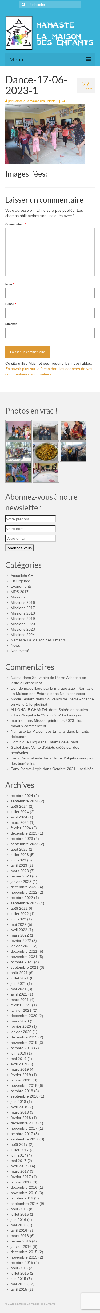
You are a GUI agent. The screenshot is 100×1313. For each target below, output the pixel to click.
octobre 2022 (22, 897)
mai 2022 (18, 924)
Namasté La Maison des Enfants (34, 101)
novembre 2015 (24, 1257)
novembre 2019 (24, 1042)
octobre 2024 (22, 795)
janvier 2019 (21, 1080)
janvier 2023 (21, 881)
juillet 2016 (20, 1214)
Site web (11, 323)
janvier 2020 (21, 1032)
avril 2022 (19, 930)
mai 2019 (18, 1058)
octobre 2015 (22, 1262)
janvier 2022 (21, 946)
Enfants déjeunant (62, 742)
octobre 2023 (22, 838)
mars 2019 (20, 1069)
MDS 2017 (20, 592)
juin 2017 (18, 1155)
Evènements (21, 586)
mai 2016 (18, 1225)
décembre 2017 (24, 1123)
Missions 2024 (23, 634)
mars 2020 (20, 1021)
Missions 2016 (23, 602)
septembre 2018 (24, 1096)
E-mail (10, 304)
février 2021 (21, 1005)
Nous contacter (72, 694)
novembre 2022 (24, 892)
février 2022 (21, 940)
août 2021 (19, 973)
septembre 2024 (24, 801)
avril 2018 (19, 1107)
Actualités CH (22, 575)
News (15, 645)
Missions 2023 (23, 629)
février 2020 (21, 1026)
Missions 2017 (23, 608)
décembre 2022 (24, 887)
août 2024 (19, 806)
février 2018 (21, 1117)
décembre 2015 (24, 1252)
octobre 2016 (22, 1198)
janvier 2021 (21, 1010)
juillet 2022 (20, 914)
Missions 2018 (23, 613)
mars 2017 (20, 1171)
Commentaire (15, 224)
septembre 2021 (24, 967)
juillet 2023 (20, 855)
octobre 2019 (22, 1048)
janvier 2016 (21, 1246)
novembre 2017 (24, 1128)
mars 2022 (20, 935)
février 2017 (21, 1177)
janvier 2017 (21, 1182)
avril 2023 (19, 865)
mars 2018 (20, 1112)
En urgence (20, 581)
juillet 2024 (20, 812)
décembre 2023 (24, 833)
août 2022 (19, 908)
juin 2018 (18, 1101)
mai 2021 (18, 989)
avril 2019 (19, 1064)
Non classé (20, 651)
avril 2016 (19, 1230)
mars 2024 (20, 822)
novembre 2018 (24, 1085)
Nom (9, 284)
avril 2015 (19, 1289)
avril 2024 (19, 817)
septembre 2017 (24, 1139)
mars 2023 (20, 871)
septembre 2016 (24, 1203)
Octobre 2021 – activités (72, 769)
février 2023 (21, 876)
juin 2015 (18, 1279)
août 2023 (19, 849)
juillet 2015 (20, 1273)
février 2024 (21, 828)
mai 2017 (18, 1160)
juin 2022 (18, 919)
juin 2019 (18, 1053)
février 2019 (21, 1075)
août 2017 (19, 1144)
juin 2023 (18, 860)
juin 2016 (18, 1219)
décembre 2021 (24, 951)
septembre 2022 (24, 903)
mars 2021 (20, 999)
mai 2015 (18, 1284)
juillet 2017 (20, 1150)
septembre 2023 (24, 844)
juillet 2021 (20, 978)
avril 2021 (19, 994)
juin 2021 (18, 983)
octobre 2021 (22, 962)
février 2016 (21, 1241)
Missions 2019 (23, 618)
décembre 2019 (24, 1037)
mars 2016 (20, 1236)
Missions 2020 (23, 624)
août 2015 (19, 1268)
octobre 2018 (22, 1091)
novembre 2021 (24, 956)
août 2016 (19, 1209)
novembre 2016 (24, 1193)
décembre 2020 (24, 1016)
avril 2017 (19, 1166)
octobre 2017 (22, 1134)
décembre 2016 (24, 1187)
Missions (18, 597)
